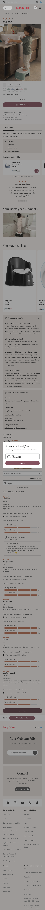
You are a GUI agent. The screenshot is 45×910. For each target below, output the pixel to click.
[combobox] (22, 456)
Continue (22, 463)
